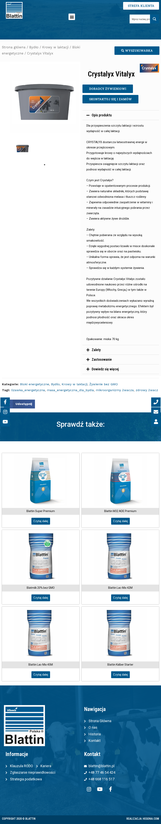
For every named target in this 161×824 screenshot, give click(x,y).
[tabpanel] (22, 149)
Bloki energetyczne (34, 384)
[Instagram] (89, 789)
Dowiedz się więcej (105, 369)
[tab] (120, 115)
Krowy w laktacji (55, 47)
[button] (72, 17)
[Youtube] (100, 789)
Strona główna (14, 47)
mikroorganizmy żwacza (115, 390)
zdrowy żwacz (147, 390)
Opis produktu (102, 115)
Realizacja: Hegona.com (142, 818)
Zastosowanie (102, 359)
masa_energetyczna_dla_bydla (70, 390)
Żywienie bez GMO (103, 384)
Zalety (96, 350)
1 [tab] (45, 165)
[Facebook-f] (110, 789)
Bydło (33, 47)
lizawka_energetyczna (28, 390)
